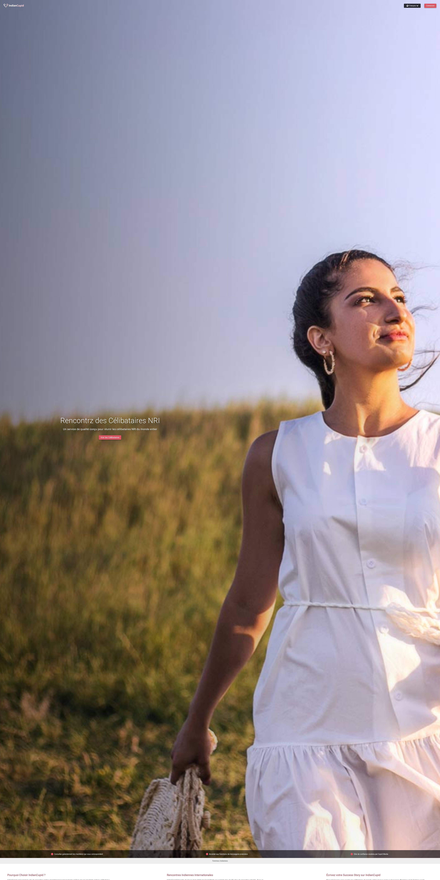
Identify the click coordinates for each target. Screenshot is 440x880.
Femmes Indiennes (220, 861)
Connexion (430, 6)
